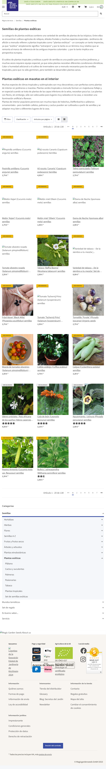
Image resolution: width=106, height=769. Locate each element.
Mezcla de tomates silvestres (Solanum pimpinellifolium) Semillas (15, 368)
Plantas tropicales (13, 591)
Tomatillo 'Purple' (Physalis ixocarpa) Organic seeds (86, 319)
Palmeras (9, 574)
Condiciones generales (19, 726)
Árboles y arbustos (13, 547)
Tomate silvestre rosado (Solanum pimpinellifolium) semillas (15, 269)
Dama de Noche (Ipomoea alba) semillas (88, 220)
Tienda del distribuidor (50, 688)
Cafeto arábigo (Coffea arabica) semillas (52, 368)
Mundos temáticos (11, 602)
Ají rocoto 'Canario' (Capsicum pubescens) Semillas (51, 170)
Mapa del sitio (77, 699)
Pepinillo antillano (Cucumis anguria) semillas (15, 170)
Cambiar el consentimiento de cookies (84, 706)
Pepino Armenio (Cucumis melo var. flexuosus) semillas (17, 471)
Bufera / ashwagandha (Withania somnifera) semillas (51, 471)
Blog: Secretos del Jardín (51, 699)
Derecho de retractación (20, 736)
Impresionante (16, 720)
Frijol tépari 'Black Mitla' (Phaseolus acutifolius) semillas (17, 319)
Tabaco (8, 585)
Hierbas (7, 525)
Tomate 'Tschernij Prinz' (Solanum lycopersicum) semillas (49, 319)
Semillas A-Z (10, 536)
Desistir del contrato (53, 745)
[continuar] (101, 126)
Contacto (75, 688)
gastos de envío (45, 754)
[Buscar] (101, 14)
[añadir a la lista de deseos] (29, 140)
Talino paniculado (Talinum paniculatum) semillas (86, 170)
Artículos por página (42, 119)
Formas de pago (16, 694)
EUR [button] (63, 7)
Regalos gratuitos (79, 694)
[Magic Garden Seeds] (12, 8)
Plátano (9, 563)
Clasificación (21, 119)
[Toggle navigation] (3, 5)
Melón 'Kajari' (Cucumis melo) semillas (16, 220)
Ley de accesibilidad (18, 704)
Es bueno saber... (10, 613)
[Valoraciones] (8, 423)
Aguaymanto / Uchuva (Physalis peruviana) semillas (88, 418)
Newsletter (45, 704)
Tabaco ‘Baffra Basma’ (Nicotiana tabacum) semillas (51, 269)
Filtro (8, 119)
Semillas (6, 513)
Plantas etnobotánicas (15, 552)
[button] (73, 7)
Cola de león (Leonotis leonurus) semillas (48, 418)
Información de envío (19, 699)
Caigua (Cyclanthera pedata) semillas (86, 368)
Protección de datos (18, 731)
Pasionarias (10, 580)
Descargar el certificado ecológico (61, 671)
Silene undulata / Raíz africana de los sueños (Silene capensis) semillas (17, 418)
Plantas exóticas (12, 558)
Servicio (6, 618)
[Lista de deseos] (79, 7)
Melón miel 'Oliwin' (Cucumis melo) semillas (51, 220)
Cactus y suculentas (14, 569)
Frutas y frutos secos (14, 541)
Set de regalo (8, 607)
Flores (7, 530)
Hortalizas (9, 519)
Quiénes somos (16, 688)
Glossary (44, 694)
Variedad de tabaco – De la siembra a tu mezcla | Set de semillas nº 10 (86, 269)
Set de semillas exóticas (16, 596)
